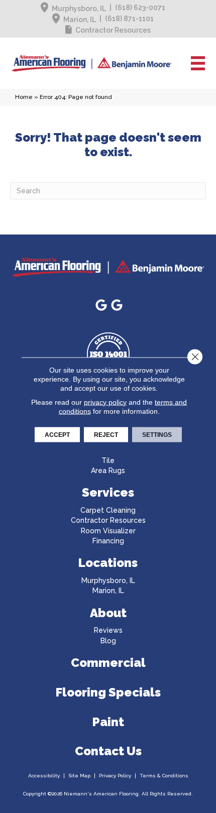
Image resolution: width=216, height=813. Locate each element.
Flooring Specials (108, 692)
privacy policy (105, 402)
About (108, 613)
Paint (108, 722)
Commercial (108, 662)
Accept (57, 434)
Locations (108, 562)
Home (24, 96)
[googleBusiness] (101, 305)
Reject (106, 434)
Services (108, 492)
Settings (157, 434)
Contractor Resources (113, 30)
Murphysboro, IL (79, 9)
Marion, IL (79, 20)
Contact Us (108, 751)
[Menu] (198, 63)
